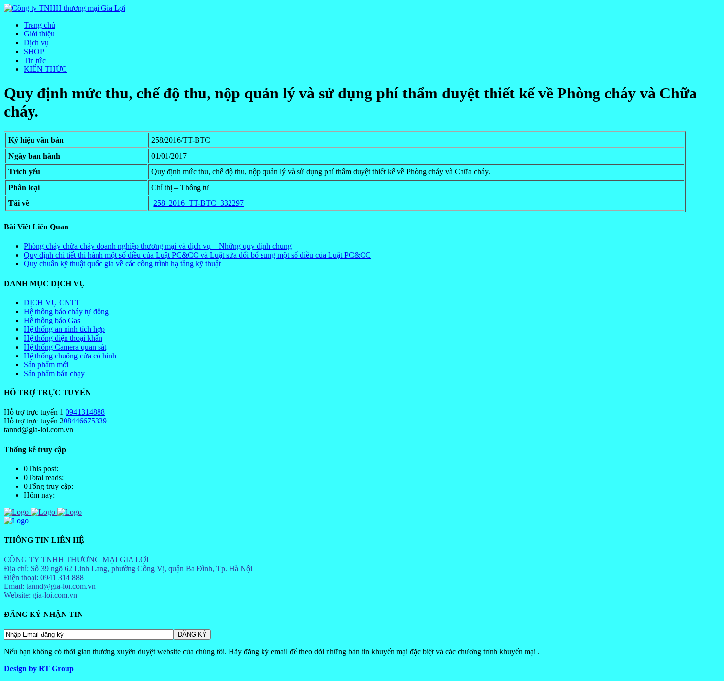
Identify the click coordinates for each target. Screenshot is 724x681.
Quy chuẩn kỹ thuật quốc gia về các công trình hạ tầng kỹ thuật (122, 263)
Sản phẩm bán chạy (54, 373)
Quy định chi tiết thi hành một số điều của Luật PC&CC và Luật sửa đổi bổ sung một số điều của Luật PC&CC (197, 255)
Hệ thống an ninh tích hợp (64, 329)
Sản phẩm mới (46, 364)
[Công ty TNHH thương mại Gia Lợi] (64, 8)
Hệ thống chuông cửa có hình (70, 356)
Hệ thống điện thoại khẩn (63, 338)
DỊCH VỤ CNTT (52, 302)
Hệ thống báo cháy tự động (66, 311)
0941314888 (85, 412)
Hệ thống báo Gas (52, 320)
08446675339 (85, 421)
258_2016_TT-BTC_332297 (198, 203)
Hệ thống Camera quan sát (65, 347)
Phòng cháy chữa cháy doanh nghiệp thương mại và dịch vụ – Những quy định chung (158, 246)
